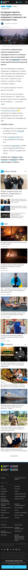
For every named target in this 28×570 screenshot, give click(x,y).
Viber (21, 157)
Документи (18, 531)
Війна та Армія (19, 515)
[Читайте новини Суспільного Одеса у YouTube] (7, 549)
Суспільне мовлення (7, 527)
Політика (3, 510)
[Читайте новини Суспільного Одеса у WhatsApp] (16, 549)
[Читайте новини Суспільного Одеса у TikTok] (19, 549)
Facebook (4, 160)
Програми (4, 535)
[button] (11, 111)
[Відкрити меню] (26, 2)
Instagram (13, 160)
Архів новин (18, 525)
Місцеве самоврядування (20, 504)
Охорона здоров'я (20, 496)
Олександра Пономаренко (10, 23)
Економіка (4, 491)
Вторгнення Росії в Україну (20, 478)
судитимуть (16, 146)
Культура (17, 489)
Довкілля (3, 496)
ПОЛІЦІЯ (3, 6)
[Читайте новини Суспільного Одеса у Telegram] (13, 549)
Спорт (2, 515)
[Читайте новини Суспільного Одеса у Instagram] (5, 549)
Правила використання (19, 528)
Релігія (17, 510)
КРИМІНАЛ (9, 6)
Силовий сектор (6, 507)
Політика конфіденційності (6, 532)
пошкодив (20, 131)
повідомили (15, 60)
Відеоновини (5, 517)
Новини (3, 478)
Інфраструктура (19, 499)
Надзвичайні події (5, 8)
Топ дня (17, 517)
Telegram (14, 157)
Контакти (4, 525)
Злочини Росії (5, 512)
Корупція (17, 486)
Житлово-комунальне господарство (5, 500)
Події (2, 486)
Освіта (16, 491)
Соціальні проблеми (21, 512)
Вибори (3, 494)
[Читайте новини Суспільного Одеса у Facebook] (2, 549)
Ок (14, 567)
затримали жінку (14, 137)
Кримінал (15, 6)
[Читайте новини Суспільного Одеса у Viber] (10, 549)
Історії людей (19, 507)
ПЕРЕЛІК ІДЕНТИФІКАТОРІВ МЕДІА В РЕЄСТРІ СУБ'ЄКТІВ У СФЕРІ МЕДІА (19, 537)
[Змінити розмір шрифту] (26, 27)
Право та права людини (5, 504)
